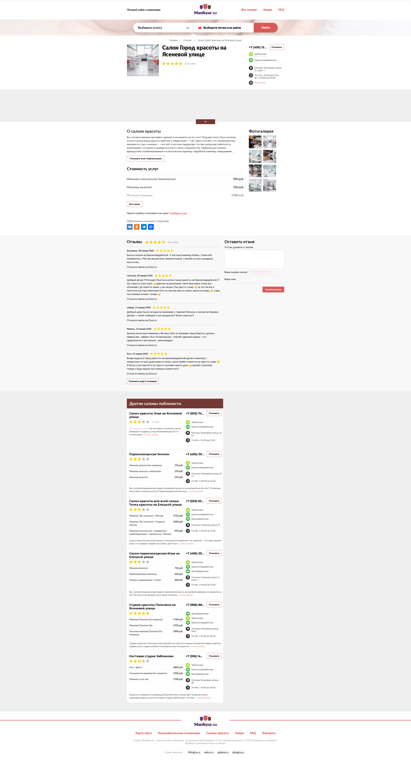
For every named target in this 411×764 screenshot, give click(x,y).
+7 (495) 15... (258, 47)
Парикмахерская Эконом (149, 454)
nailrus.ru (209, 752)
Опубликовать (273, 289)
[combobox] (163, 27)
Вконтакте (260, 82)
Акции (267, 9)
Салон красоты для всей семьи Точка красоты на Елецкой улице (155, 502)
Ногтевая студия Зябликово (151, 656)
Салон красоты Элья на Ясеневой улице (155, 415)
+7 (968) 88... (195, 604)
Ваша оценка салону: (236, 272)
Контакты (268, 733)
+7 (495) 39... (195, 454)
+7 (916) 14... (194, 656)
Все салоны (249, 9)
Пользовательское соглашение (179, 733)
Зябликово (260, 55)
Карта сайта (144, 733)
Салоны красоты (217, 733)
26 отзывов (190, 63)
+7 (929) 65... (195, 501)
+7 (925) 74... (195, 413)
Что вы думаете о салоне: (239, 247)
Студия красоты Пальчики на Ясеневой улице (152, 606)
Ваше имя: (230, 279)
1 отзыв (155, 422)
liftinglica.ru (194, 752)
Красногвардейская (265, 61)
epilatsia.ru (223, 752)
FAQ (281, 9)
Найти (265, 27)
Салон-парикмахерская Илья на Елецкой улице (154, 555)
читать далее (151, 434)
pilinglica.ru (238, 752)
